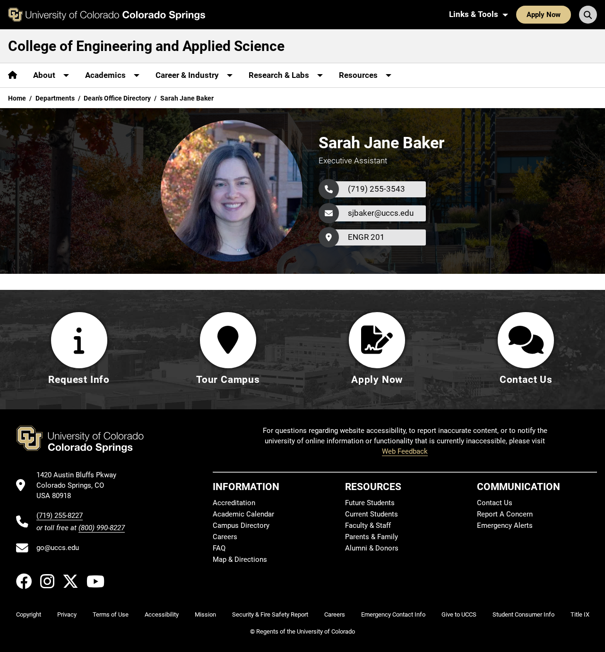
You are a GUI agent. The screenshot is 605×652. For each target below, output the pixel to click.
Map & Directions (240, 559)
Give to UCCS (458, 614)
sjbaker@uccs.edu (381, 213)
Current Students (371, 514)
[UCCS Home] (106, 15)
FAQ (219, 548)
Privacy (67, 614)
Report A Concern (505, 514)
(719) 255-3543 (376, 189)
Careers (225, 537)
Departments (55, 98)
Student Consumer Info (523, 614)
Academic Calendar (243, 514)
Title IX (579, 614)
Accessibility (162, 614)
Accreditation (234, 503)
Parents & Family (371, 537)
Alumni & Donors (371, 548)
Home (17, 98)
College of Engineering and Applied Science (146, 46)
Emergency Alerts (505, 525)
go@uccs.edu (57, 547)
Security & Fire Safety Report (270, 614)
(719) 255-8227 (59, 515)
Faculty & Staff (368, 525)
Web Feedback (405, 451)
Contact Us (494, 503)
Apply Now (544, 14)
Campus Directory (241, 525)
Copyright (28, 614)
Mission (205, 614)
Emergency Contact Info (393, 614)
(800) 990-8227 (101, 528)
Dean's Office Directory (117, 98)
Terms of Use (111, 614)
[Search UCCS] (588, 15)
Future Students (370, 503)
